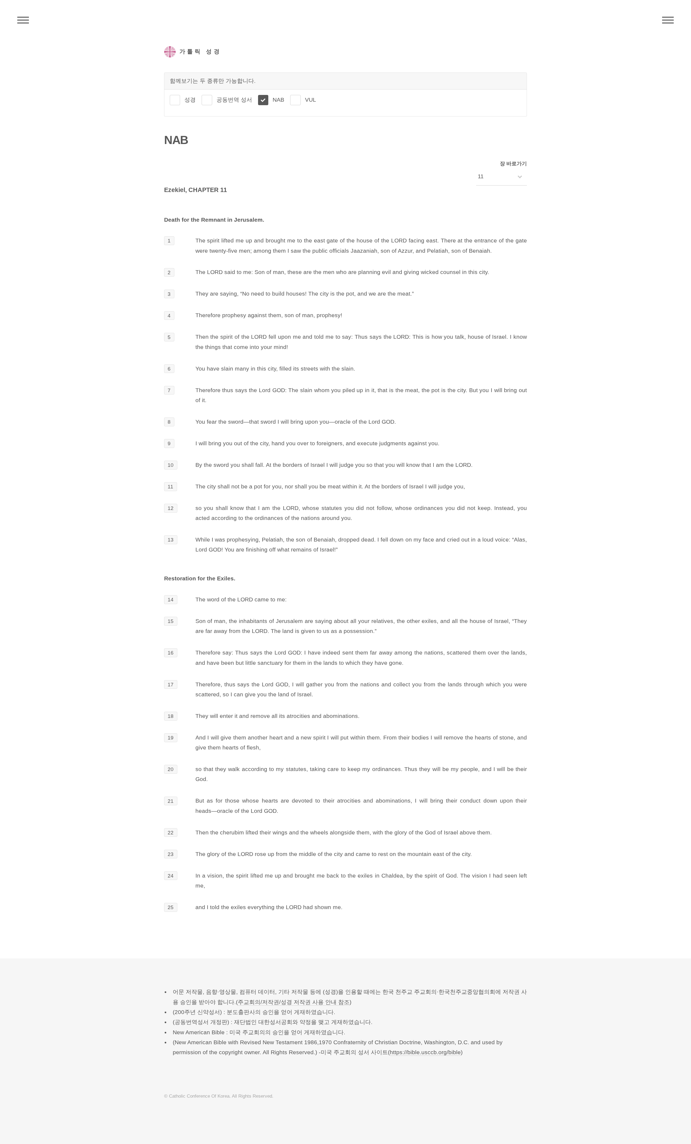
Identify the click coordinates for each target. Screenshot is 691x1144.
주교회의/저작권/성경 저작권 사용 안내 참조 (294, 1002)
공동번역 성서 (234, 100)
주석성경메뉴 (23, 20)
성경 (190, 100)
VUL (310, 100)
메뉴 (667, 20)
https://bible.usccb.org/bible (425, 1052)
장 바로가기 (513, 163)
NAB (278, 100)
